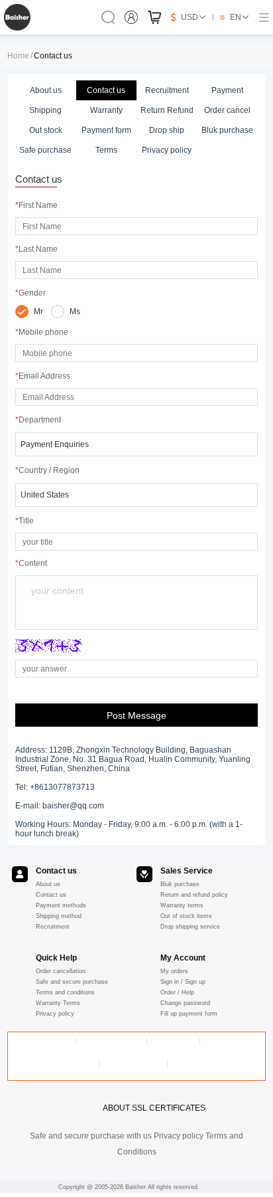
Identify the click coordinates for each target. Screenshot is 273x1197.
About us (48, 884)
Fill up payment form (188, 1013)
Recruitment (53, 926)
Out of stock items (186, 916)
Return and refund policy (194, 894)
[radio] (29, 311)
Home (18, 55)
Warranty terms (181, 905)
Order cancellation (60, 971)
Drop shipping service (190, 926)
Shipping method (59, 916)
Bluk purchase (179, 884)
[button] (136, 444)
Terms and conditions (65, 992)
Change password (185, 1003)
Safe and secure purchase (72, 981)
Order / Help (177, 992)
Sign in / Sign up (182, 981)
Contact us (51, 894)
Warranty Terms (58, 1003)
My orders (174, 971)
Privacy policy (55, 1013)
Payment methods (61, 905)
